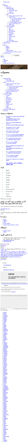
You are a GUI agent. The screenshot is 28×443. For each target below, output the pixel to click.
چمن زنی (11, 11)
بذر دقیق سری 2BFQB (11, 143)
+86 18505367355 (7, 241)
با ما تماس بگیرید (7, 52)
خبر (4, 43)
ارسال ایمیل (3, 259)
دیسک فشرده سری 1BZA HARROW (14, 135)
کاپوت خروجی (12, 36)
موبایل (2, 250)
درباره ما (5, 45)
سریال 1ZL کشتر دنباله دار (12, 132)
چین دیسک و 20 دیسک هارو (15, 256)
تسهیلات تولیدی (9, 50)
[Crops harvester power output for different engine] (15, 160)
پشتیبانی (10, 27)
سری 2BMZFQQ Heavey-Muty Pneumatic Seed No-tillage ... (13, 119)
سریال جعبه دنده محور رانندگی (15, 15)
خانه (4, 4)
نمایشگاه (8, 47)
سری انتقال (11, 24)
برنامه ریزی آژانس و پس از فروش (13, 51)
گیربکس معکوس (15, 20)
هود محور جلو (12, 31)
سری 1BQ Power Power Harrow (13, 152)
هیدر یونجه (8, 6)
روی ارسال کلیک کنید (5, 208)
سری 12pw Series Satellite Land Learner (15, 124)
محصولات (5, 5)
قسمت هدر (11, 33)
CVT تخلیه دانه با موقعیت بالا (15, 22)
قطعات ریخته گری (10, 25)
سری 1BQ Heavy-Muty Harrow (13, 139)
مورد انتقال (11, 40)
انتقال (7, 14)
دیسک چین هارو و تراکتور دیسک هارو (16, 252)
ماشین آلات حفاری (13, 10)
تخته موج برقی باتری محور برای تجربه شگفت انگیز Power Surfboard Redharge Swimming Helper (12, 255)
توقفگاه (10, 34)
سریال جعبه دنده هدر (16, 19)
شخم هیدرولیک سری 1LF (11, 156)
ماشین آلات (11, 9)
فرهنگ (7, 46)
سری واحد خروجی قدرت (14, 23)
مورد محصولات (6, 42)
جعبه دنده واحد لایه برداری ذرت (18, 18)
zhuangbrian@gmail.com (8, 240)
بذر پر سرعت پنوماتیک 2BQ (12, 128)
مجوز (7, 49)
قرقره (10, 37)
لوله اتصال (11, 29)
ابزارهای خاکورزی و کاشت (12, 41)
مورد (10, 28)
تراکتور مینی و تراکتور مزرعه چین (13, 251)
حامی (10, 38)
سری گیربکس (12, 17)
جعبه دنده (11, 32)
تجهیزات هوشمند (9, 8)
